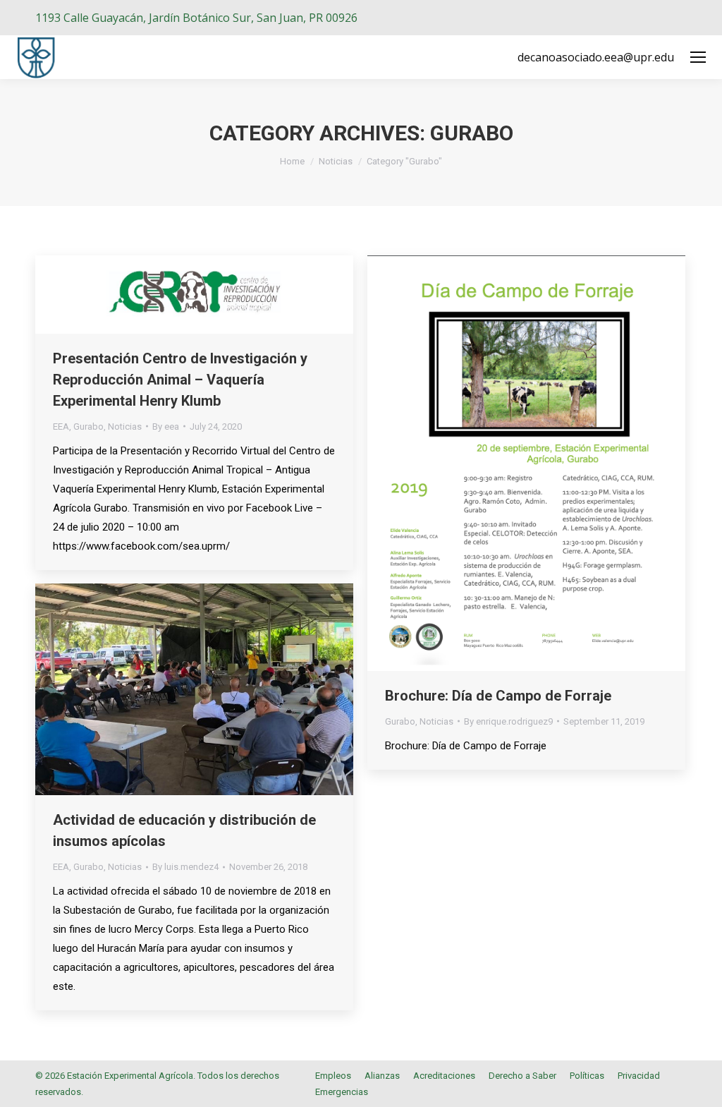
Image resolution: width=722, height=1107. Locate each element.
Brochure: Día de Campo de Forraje (498, 695)
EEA (61, 426)
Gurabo (88, 426)
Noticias (125, 426)
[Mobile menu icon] (698, 57)
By (165, 426)
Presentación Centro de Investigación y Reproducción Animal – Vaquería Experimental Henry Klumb (180, 379)
